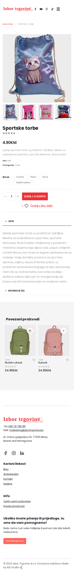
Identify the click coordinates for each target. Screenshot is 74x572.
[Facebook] (35, 9)
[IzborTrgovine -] (18, 9)
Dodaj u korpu (35, 196)
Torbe (17, 165)
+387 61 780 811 (16, 426)
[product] (20, 340)
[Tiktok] (52, 9)
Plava (33, 176)
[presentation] (6, 68)
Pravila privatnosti (14, 506)
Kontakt (8, 479)
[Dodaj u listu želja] (34, 360)
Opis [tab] (11, 221)
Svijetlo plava (23, 182)
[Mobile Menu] (57, 9)
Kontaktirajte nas (15, 541)
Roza (45, 176)
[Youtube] (41, 9)
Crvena (20, 176)
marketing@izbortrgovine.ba (26, 430)
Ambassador (11, 474)
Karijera (7, 483)
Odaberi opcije (63, 331)
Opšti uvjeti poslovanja (17, 501)
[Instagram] (47, 9)
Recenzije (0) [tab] (16, 290)
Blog (5, 469)
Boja (6, 177)
